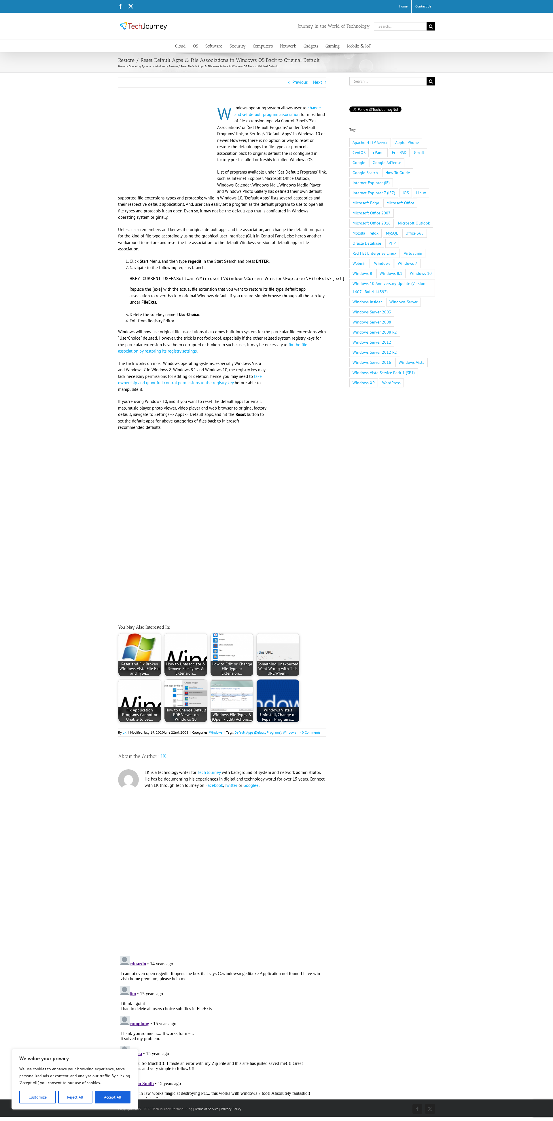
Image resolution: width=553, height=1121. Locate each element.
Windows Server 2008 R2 (375, 332)
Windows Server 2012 (372, 342)
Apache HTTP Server (370, 142)
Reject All (75, 1097)
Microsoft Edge (366, 202)
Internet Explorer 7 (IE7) (374, 192)
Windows (215, 732)
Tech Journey (209, 772)
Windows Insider (367, 301)
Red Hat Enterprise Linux (374, 253)
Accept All (112, 1097)
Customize (38, 1097)
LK (124, 732)
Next (317, 82)
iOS (406, 192)
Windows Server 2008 (372, 322)
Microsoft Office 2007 (372, 213)
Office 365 (415, 233)
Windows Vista (412, 362)
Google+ (251, 785)
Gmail (419, 152)
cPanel (379, 152)
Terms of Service (206, 1109)
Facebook (214, 785)
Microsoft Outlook (414, 223)
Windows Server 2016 (372, 362)
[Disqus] (222, 870)
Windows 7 (407, 263)
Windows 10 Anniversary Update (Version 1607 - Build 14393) (389, 287)
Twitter (231, 785)
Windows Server (403, 301)
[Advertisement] (166, 147)
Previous (300, 82)
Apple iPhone (407, 142)
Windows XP (364, 382)
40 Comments (310, 732)
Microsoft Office (400, 202)
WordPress (391, 382)
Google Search (365, 172)
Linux (421, 192)
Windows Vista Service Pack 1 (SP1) (384, 372)
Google (359, 162)
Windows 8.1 (391, 273)
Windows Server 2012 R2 (375, 352)
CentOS (359, 152)
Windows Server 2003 (372, 312)
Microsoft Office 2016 (372, 223)
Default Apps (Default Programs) (257, 732)
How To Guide (397, 172)
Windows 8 (362, 273)
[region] (75, 1079)
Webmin (360, 263)
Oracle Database (367, 243)
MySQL (392, 233)
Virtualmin (413, 253)
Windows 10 (421, 273)
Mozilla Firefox (365, 233)
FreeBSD (399, 152)
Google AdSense (387, 162)
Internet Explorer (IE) (371, 182)
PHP (392, 243)
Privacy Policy (231, 1109)
